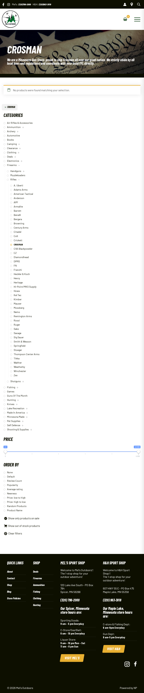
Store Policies (14, 598)
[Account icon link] (124, 4)
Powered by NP (128, 687)
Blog (9, 591)
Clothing (37, 598)
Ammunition (39, 584)
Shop (9, 584)
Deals (35, 571)
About (10, 571)
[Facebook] (3, 4)
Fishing (36, 591)
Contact (11, 578)
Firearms (37, 578)
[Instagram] (8, 4)
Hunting (37, 605)
